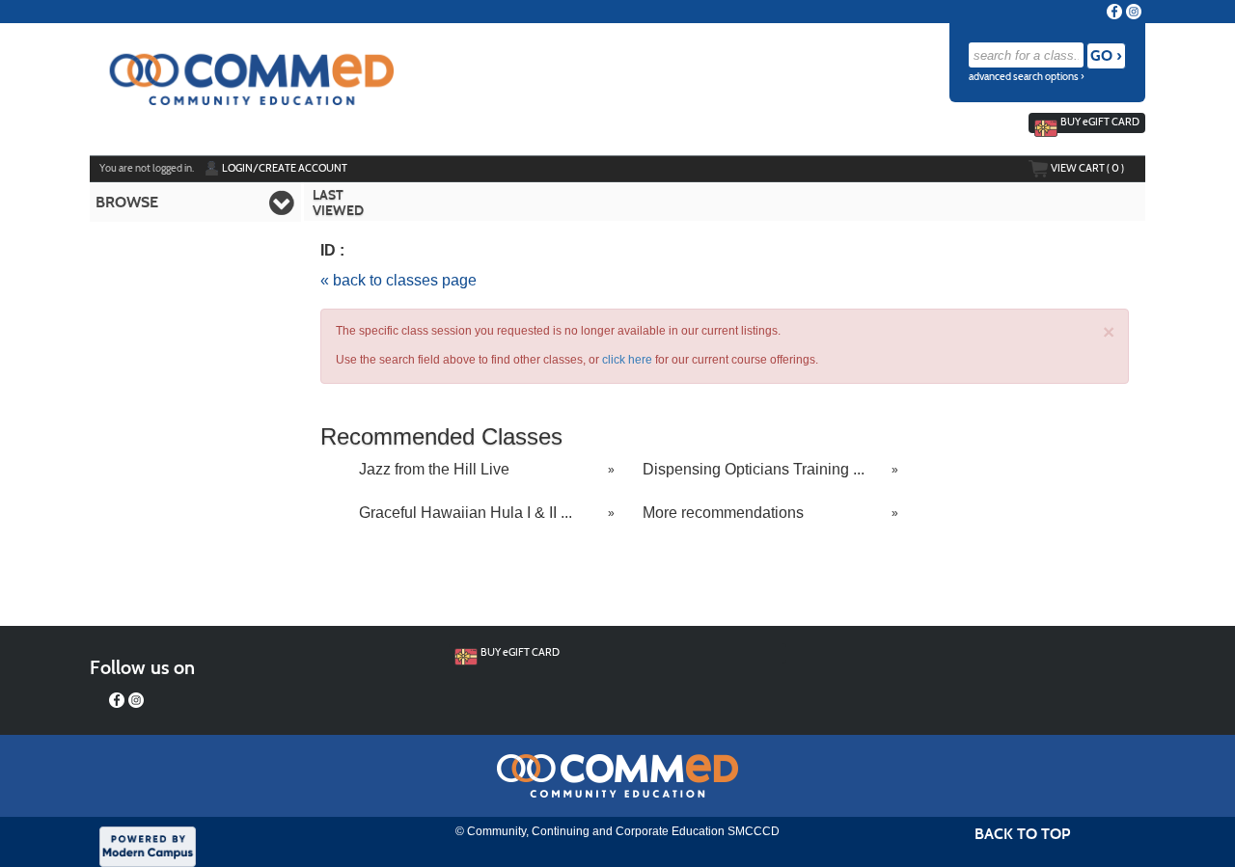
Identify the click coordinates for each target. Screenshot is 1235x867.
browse (127, 202)
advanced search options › (1026, 76)
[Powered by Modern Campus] (147, 845)
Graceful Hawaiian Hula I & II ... (465, 512)
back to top (1022, 834)
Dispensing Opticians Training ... (753, 469)
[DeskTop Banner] (242, 68)
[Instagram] (1133, 11)
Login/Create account (284, 168)
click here (627, 359)
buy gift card (1099, 121)
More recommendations (723, 512)
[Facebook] (1114, 11)
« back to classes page (398, 280)
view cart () (1087, 168)
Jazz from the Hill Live (434, 469)
